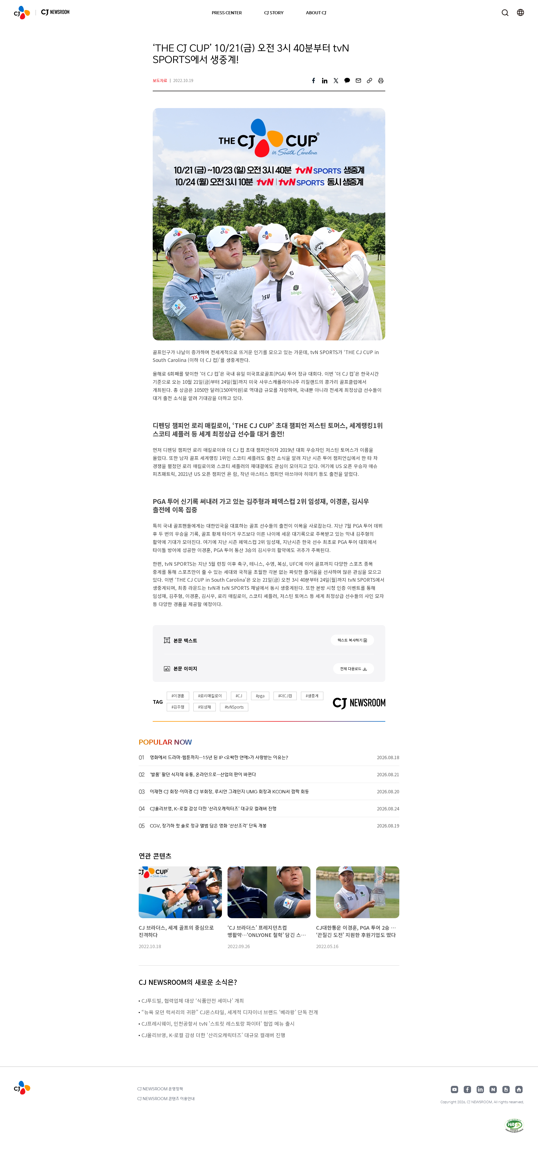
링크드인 (480, 1089)
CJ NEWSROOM (22, 12)
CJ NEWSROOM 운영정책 (160, 1088)
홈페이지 (519, 1089)
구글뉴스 (506, 1089)
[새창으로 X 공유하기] (335, 80)
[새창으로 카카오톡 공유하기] (347, 80)
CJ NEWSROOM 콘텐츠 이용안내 (166, 1098)
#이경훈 (177, 695)
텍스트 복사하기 (350, 640)
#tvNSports (234, 707)
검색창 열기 (505, 12)
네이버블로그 (493, 1089)
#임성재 (204, 707)
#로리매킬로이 (210, 695)
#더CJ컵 (285, 695)
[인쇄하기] (380, 80)
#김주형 (177, 707)
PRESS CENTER (227, 12)
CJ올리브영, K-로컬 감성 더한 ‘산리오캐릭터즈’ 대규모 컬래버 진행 (213, 1035)
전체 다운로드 (350, 668)
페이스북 (467, 1089)
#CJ (239, 695)
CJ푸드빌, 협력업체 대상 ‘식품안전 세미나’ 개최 (193, 1000)
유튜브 (454, 1089)
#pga (260, 695)
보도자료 (160, 80)
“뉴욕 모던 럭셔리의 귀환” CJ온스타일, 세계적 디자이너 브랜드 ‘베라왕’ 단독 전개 (230, 1012)
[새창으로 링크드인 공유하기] (324, 80)
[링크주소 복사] (369, 80)
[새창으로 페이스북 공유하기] (313, 80)
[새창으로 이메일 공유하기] (358, 80)
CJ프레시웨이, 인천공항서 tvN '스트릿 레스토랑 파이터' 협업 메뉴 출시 (218, 1023)
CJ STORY (274, 12)
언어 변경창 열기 (520, 12)
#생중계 (312, 695)
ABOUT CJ (316, 12)
